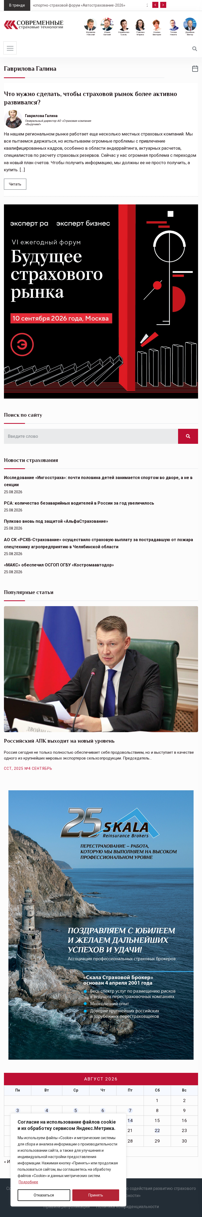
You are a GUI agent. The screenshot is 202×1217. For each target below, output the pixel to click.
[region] (68, 1159)
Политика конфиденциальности (127, 1206)
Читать (15, 184)
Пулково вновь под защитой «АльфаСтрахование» (56, 521)
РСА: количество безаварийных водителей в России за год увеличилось (79, 503)
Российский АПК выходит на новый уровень (59, 741)
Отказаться (44, 1195)
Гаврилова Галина (41, 116)
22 (157, 1130)
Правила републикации (66, 1206)
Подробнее (28, 1182)
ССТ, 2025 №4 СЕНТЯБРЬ (28, 768)
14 (130, 1120)
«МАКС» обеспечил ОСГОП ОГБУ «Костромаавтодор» (59, 564)
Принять (95, 1195)
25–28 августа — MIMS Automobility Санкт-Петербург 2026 (99, 5)
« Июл (10, 1161)
